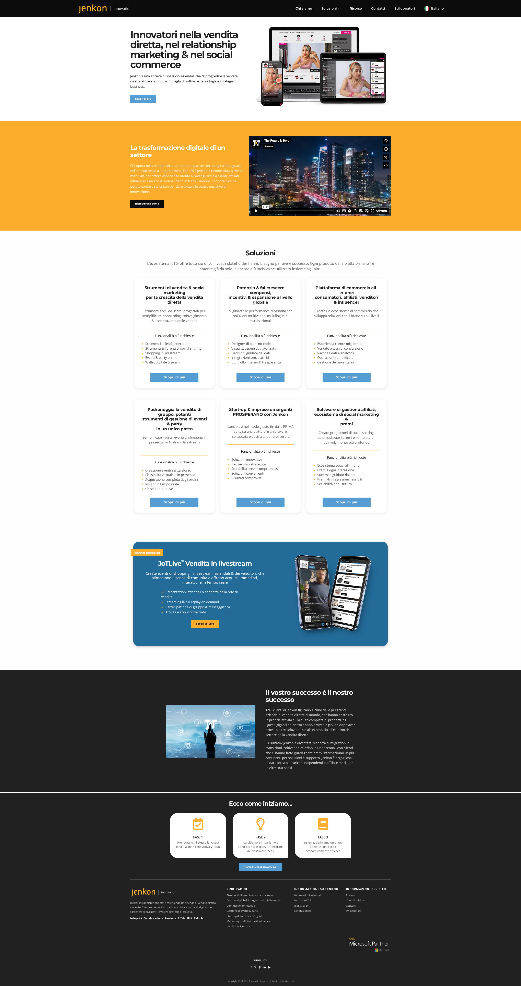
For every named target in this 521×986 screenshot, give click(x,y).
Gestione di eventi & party (242, 911)
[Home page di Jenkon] (104, 8)
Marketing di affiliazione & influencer (249, 921)
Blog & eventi (302, 905)
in (264, 967)
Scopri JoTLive (205, 623)
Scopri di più (143, 98)
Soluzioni (329, 8)
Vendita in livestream (239, 926)
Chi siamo (304, 8)
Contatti (378, 8)
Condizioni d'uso (356, 900)
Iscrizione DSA (302, 900)
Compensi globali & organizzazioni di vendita (253, 900)
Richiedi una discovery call (260, 866)
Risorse (356, 8)
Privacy (350, 895)
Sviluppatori (404, 8)
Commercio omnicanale (241, 905)
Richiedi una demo (147, 203)
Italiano (437, 8)
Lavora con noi (303, 911)
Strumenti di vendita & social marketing (250, 895)
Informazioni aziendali (307, 895)
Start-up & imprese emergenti (245, 916)
